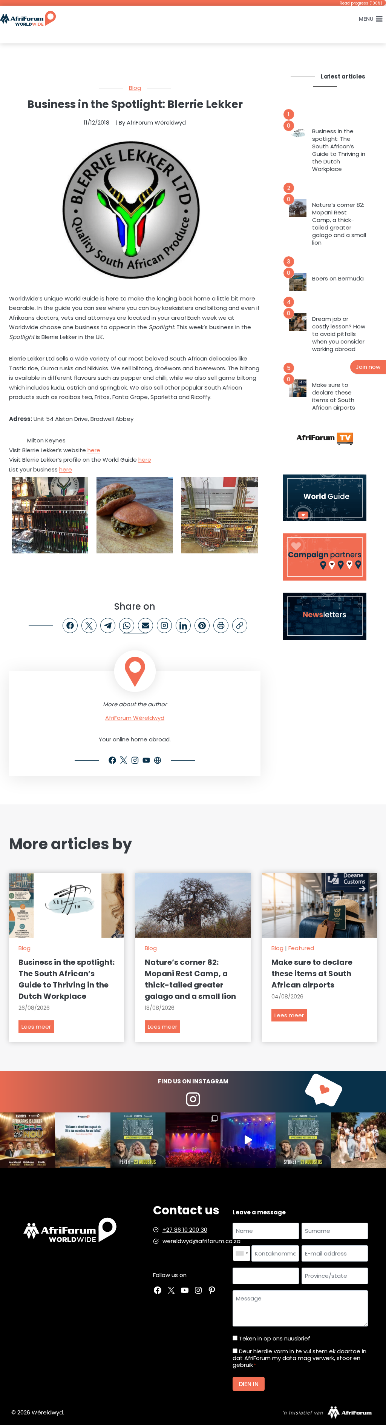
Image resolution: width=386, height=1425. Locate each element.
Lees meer (37, 1027)
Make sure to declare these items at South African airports (333, 396)
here (93, 450)
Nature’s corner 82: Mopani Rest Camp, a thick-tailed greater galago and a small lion (339, 223)
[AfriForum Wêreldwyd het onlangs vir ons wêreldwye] (358, 1140)
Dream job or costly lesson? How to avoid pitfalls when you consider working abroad (338, 334)
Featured (301, 948)
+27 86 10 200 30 (184, 1230)
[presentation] (297, 134)
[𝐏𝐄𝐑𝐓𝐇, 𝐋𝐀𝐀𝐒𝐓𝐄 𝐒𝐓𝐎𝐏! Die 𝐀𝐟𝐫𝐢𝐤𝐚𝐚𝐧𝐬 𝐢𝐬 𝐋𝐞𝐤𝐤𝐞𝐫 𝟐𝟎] (137, 1140)
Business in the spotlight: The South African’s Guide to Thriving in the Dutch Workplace (338, 150)
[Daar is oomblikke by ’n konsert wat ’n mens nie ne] (248, 1140)
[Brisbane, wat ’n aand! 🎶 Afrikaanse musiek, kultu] (193, 1140)
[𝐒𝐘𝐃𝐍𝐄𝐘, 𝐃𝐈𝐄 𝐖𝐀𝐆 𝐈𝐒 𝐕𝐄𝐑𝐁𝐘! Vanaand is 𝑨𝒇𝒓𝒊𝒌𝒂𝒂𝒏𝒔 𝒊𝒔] (303, 1140)
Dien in (249, 1384)
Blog (135, 88)
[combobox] (241, 1254)
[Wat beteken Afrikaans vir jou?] (82, 1140)
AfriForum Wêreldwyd (134, 718)
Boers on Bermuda (338, 278)
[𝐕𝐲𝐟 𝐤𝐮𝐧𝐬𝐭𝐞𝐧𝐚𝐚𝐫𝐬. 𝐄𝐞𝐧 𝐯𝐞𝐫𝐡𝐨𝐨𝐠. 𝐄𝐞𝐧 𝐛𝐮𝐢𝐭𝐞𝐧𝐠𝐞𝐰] (27, 1140)
